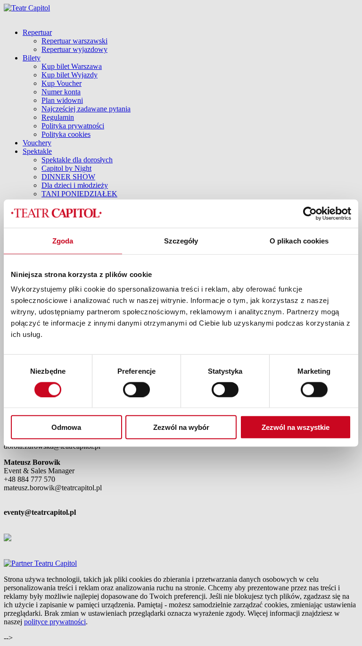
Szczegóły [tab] (181, 240)
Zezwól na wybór (181, 427)
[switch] (136, 389)
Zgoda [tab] (63, 240)
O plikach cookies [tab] (299, 240)
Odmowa (66, 427)
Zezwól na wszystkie (295, 427)
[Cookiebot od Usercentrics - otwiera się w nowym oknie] (310, 213)
